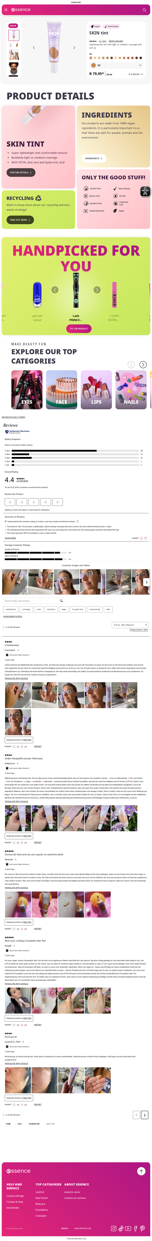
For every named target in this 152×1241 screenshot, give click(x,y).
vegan (97, 26)
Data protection (83, 1228)
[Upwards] (141, 1171)
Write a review (116, 41)
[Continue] (143, 364)
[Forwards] (97, 289)
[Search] (144, 9)
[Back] (54, 289)
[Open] (6, 10)
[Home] (21, 10)
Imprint (65, 1228)
